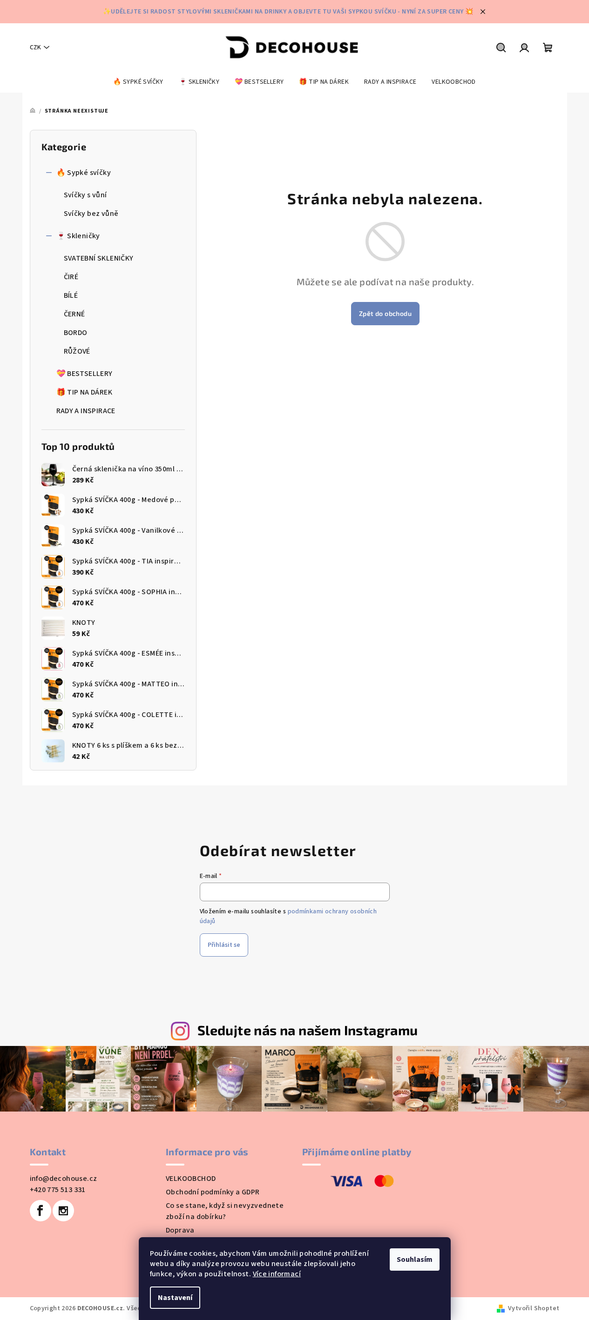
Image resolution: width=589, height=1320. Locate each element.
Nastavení (175, 1298)
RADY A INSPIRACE (85, 411)
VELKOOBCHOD (191, 1178)
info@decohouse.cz (63, 1178)
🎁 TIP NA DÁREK (84, 392)
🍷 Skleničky (78, 236)
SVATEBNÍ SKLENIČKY (99, 258)
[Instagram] (63, 1210)
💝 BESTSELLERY (84, 374)
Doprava (180, 1230)
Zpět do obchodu (385, 313)
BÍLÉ (71, 295)
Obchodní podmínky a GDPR (213, 1192)
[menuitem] (138, 82)
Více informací (277, 1274)
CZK (35, 47)
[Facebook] (40, 1210)
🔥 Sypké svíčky (83, 173)
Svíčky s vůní (85, 195)
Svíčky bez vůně (91, 213)
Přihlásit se (224, 945)
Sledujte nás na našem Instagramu (307, 1030)
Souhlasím (415, 1259)
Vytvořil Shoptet (533, 1308)
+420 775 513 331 (58, 1190)
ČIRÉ (71, 277)
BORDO (76, 333)
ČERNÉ (74, 314)
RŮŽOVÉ (77, 351)
